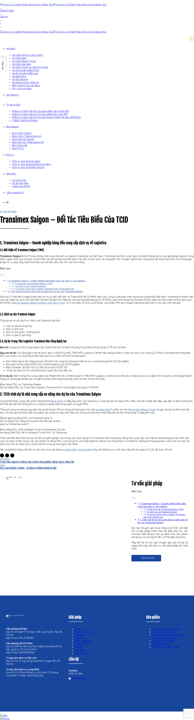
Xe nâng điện (19, 58)
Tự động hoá (13, 104)
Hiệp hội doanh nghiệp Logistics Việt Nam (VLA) (38, 302)
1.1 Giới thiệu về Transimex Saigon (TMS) (33, 283)
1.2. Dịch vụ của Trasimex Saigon (30, 286)
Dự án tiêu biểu (20, 183)
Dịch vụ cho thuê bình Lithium (28, 167)
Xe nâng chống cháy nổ (25, 82)
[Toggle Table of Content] (2, 275)
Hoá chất (80, 637)
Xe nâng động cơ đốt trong (27, 55)
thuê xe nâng (85, 449)
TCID (151, 449)
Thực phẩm (81, 643)
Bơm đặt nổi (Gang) (23, 139)
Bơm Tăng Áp (19, 145)
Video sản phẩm (21, 186)
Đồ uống (79, 649)
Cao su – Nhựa (83, 653)
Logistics (80, 634)
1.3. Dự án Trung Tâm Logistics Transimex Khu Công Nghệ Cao (44, 288)
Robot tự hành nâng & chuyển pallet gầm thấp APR (40, 111)
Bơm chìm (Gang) (22, 133)
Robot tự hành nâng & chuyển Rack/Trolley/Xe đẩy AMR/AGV (46, 117)
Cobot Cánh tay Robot (25, 120)
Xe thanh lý (12, 94)
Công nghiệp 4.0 (15, 192)
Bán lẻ (78, 646)
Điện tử (79, 628)
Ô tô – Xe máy (83, 640)
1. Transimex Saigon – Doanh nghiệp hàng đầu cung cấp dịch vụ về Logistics (46, 280)
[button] (3, 65)
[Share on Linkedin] (12, 455)
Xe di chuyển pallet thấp (25, 70)
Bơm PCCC (18, 148)
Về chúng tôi (19, 180)
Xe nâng (10, 48)
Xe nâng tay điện (21, 64)
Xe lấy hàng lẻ (20, 79)
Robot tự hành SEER (163, 640)
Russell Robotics (161, 643)
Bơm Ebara (12, 126)
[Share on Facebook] (2, 455)
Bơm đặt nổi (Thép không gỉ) (28, 142)
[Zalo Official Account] (81, 690)
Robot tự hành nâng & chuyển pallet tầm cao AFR (40, 114)
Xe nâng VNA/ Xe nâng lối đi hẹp (30, 67)
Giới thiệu (11, 173)
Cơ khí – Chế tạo (84, 631)
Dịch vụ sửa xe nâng (163, 631)
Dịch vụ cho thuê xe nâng (26, 161)
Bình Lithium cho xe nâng (26, 85)
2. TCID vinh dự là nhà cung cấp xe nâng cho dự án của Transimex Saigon (45, 291)
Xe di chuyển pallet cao (25, 73)
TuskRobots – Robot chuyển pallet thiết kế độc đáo (167, 636)
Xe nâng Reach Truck (24, 61)
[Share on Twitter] (7, 455)
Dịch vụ (10, 154)
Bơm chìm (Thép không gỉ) (26, 136)
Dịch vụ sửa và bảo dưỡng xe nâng (31, 164)
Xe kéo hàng (19, 76)
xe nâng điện (70, 449)
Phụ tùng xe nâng (22, 88)
